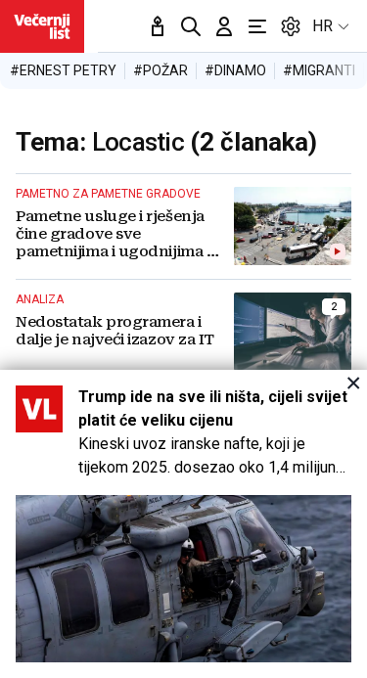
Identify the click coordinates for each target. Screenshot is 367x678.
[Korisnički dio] (224, 26)
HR (322, 26)
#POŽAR (160, 70)
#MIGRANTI (319, 70)
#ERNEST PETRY (63, 70)
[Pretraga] (191, 26)
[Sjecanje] (157, 26)
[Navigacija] (257, 26)
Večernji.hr (42, 26)
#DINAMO (235, 70)
